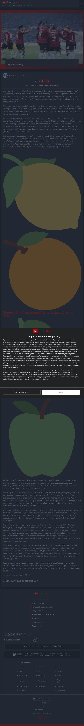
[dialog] (42, 363)
